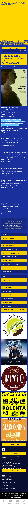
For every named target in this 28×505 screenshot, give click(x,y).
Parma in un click (7, 306)
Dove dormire (6, 284)
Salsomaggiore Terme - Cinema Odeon (11, 67)
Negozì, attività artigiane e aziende (12, 295)
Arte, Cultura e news (8, 242)
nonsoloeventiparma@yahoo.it (9, 459)
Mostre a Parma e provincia (10, 268)
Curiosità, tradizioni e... (9, 298)
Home (3, 503)
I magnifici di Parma (8, 302)
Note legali (4, 468)
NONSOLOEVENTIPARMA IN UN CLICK (13, 310)
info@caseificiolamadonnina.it (9, 175)
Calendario (17, 503)
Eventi (4, 234)
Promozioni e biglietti (8, 245)
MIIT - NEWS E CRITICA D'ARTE (11, 264)
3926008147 (9, 465)
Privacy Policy (11, 468)
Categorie (10, 503)
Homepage (4, 473)
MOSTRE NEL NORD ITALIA (10, 249)
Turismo (5, 276)
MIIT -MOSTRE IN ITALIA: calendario (12, 257)
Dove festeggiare (7, 287)
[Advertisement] (14, 23)
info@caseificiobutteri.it (7, 161)
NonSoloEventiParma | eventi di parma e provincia (14, 4)
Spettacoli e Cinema (8, 238)
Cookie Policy (19, 468)
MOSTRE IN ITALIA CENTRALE (11, 253)
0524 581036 (4, 208)
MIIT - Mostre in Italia (8, 260)
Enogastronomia (7, 291)
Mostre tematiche (7, 271)
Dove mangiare (7, 280)
